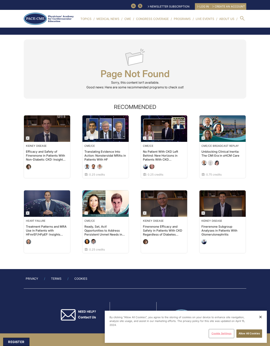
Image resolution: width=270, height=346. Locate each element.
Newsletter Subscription (170, 6)
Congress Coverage (152, 19)
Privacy (32, 279)
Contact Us (87, 317)
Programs (182, 19)
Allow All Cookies (249, 333)
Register (16, 342)
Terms (56, 279)
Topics (86, 19)
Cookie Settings (221, 333)
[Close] (260, 317)
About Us (226, 19)
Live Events (205, 19)
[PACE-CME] (49, 19)
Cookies (80, 279)
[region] (186, 327)
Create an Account (230, 6)
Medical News (107, 19)
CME (127, 19)
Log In (204, 6)
